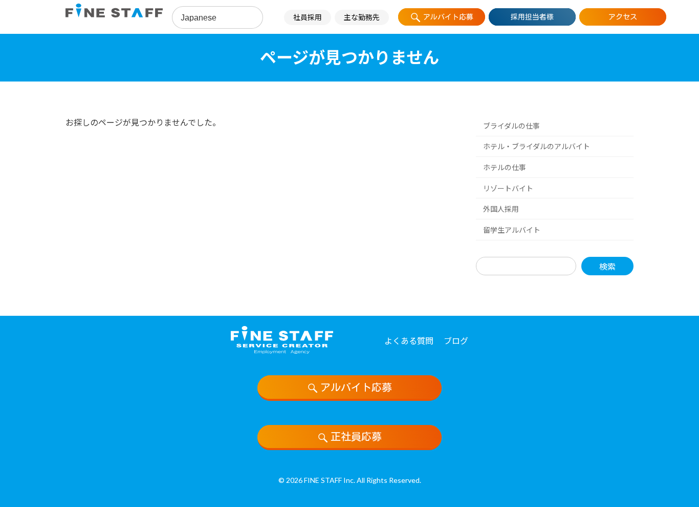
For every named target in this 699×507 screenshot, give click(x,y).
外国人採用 (501, 209)
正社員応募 (356, 436)
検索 (607, 266)
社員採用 (307, 17)
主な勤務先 (362, 17)
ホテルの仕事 (504, 167)
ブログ (456, 341)
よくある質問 (408, 341)
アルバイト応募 (356, 387)
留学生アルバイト (511, 230)
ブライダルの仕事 (511, 125)
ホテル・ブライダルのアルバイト (536, 146)
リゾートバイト (508, 188)
